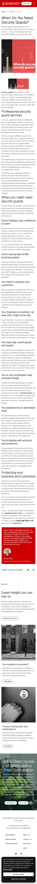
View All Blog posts (10, 618)
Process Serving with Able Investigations (15, 728)
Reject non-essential (18, 879)
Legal (25, 848)
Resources (27, 843)
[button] (34, 3)
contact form (17, 523)
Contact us (27, 839)
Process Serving (11, 843)
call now (23, 803)
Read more (7, 681)
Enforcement (10, 835)
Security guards (7, 92)
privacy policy (7, 869)
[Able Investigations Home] (10, 3)
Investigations (11, 839)
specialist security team (13, 513)
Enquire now (10, 803)
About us (26, 835)
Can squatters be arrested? (15, 664)
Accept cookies (18, 874)
